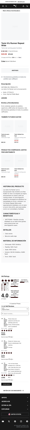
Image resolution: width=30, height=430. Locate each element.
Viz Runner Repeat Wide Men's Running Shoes (6, 322)
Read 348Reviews (13, 51)
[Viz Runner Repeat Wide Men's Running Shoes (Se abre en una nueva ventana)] (2, 322)
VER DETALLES (21, 1)
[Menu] (2, 6)
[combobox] (15, 309)
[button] (5, 284)
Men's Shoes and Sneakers (11, 11)
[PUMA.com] (15, 6)
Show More (6, 384)
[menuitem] (2, 421)
